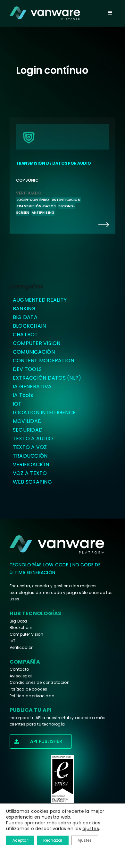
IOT (17, 404)
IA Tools (23, 395)
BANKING (24, 308)
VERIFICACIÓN (31, 464)
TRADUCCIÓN (30, 456)
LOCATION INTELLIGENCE (44, 412)
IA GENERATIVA (32, 386)
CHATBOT (25, 334)
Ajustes (85, 840)
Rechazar (52, 840)
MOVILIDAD (27, 421)
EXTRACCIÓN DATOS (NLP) (47, 378)
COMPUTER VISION (37, 343)
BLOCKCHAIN (29, 326)
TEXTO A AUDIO (33, 438)
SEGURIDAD (28, 430)
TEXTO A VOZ (30, 447)
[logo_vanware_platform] (58, 544)
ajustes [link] (90, 828)
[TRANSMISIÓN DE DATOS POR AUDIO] (62, 175)
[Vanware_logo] (45, 13)
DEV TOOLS (27, 369)
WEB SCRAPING (32, 482)
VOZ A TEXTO (30, 473)
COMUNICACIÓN (34, 352)
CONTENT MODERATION (43, 360)
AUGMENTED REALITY (40, 300)
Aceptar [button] (20, 840)
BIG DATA (25, 317)
